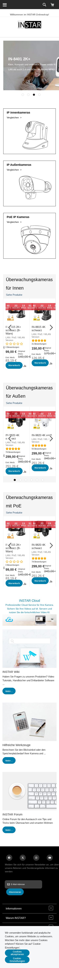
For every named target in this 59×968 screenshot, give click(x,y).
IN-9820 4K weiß (42, 435)
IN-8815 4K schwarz (38, 328)
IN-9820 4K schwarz (38, 546)
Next (49, 326)
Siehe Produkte (14, 294)
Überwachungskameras (29, 279)
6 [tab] (42, 480)
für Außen (15, 396)
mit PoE (13, 505)
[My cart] (52, 6)
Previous (9, 326)
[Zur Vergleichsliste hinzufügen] (25, 366)
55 (39, 449)
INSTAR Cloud (29, 600)
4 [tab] (39, 95)
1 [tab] (23, 95)
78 (13, 452)
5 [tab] (37, 480)
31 (39, 344)
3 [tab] (34, 95)
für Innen (15, 288)
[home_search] (5, 5)
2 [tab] (28, 95)
